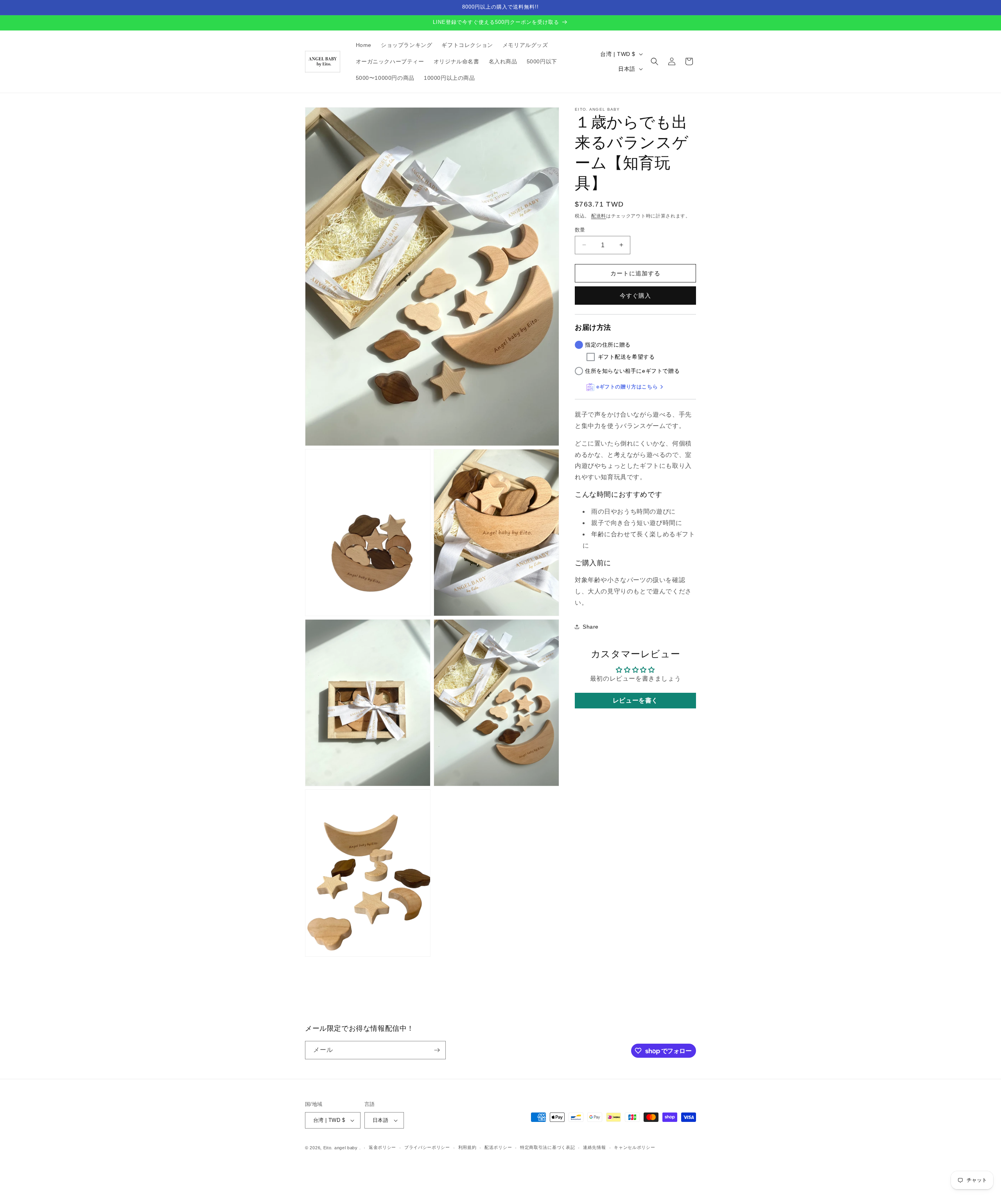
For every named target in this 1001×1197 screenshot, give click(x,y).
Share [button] (591, 627)
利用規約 (467, 1147)
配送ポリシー (498, 1147)
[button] (654, 61)
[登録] (436, 1050)
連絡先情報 (594, 1147)
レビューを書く (635, 700)
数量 (580, 229)
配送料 (598, 216)
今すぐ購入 (635, 295)
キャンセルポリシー (634, 1147)
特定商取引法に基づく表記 (547, 1147)
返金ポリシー (382, 1147)
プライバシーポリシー (427, 1147)
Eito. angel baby (340, 1147)
